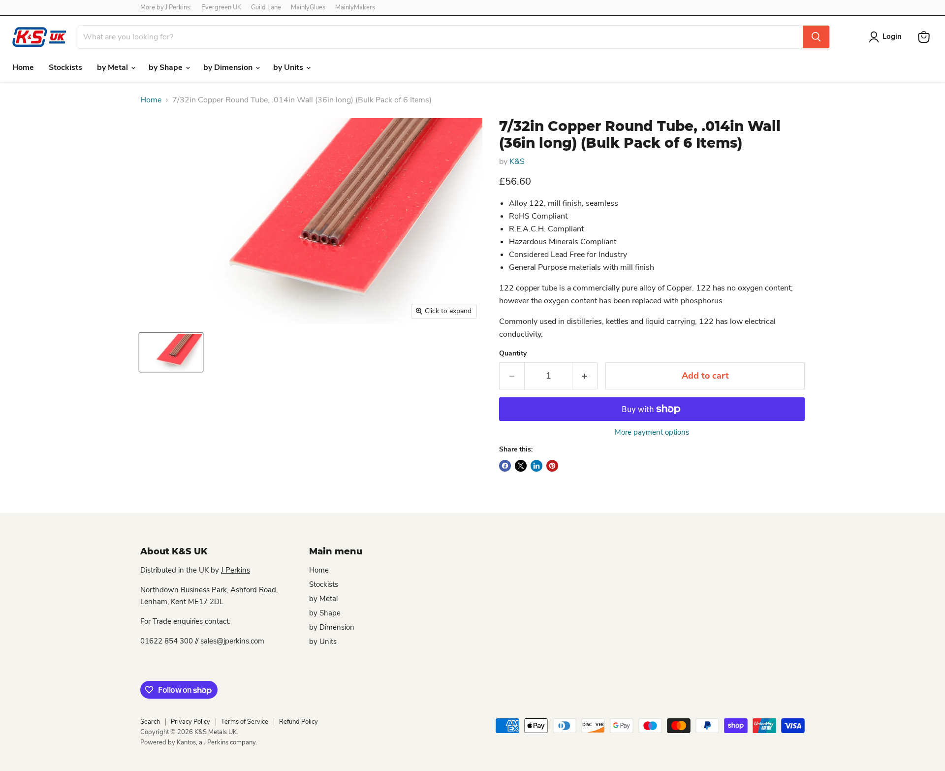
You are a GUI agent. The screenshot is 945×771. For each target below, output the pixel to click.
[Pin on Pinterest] (552, 466)
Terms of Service (244, 721)
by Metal (113, 67)
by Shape (167, 67)
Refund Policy (298, 721)
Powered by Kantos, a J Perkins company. (198, 742)
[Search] (816, 37)
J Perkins (235, 570)
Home (23, 67)
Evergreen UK (221, 7)
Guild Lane (266, 7)
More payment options (652, 432)
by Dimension (228, 67)
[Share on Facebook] (505, 466)
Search (150, 721)
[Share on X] (521, 466)
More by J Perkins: (165, 7)
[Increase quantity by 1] (585, 375)
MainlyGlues (308, 7)
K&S (517, 161)
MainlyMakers (355, 7)
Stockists (65, 67)
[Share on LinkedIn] (536, 466)
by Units (289, 67)
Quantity (513, 353)
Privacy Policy (190, 721)
